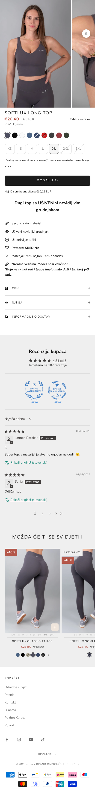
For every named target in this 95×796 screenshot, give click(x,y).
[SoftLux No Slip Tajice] (89, 655)
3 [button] (49, 513)
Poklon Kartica (15, 717)
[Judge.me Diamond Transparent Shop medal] (57, 390)
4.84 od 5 (59, 361)
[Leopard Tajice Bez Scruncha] (43, 655)
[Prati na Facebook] (7, 739)
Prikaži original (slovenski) (28, 462)
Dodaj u (45, 180)
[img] (14, 431)
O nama (10, 710)
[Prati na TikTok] (43, 739)
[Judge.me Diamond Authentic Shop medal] (34, 390)
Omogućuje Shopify (63, 764)
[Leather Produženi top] (51, 135)
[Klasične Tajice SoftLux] (38, 655)
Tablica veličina (80, 119)
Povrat (9, 725)
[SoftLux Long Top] (7, 135)
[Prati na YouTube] (31, 739)
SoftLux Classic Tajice (32, 641)
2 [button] (42, 513)
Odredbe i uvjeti (16, 687)
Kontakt (10, 702)
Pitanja (9, 695)
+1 (47, 655)
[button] (56, 513)
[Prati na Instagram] (19, 739)
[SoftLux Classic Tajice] (18, 655)
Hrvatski (45, 754)
